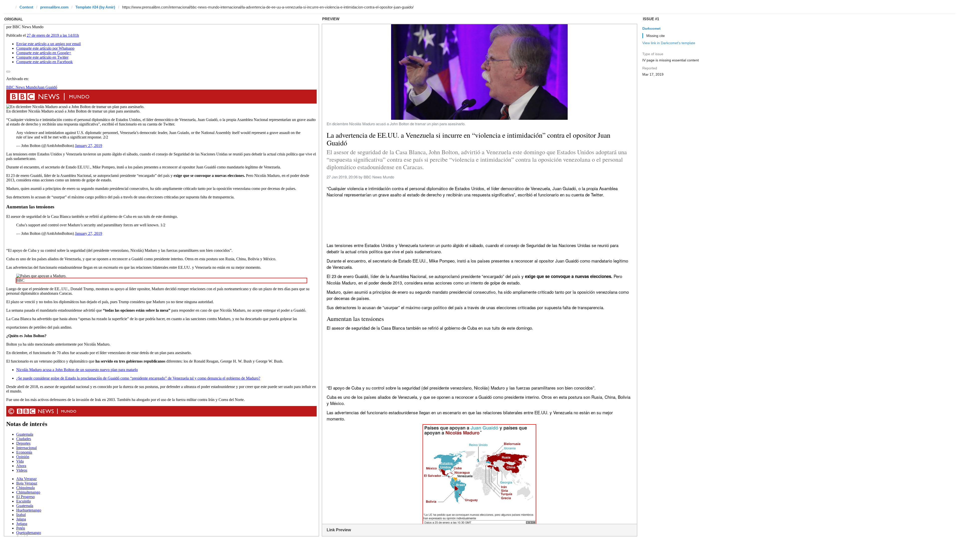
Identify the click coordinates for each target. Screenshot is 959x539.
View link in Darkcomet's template (668, 43)
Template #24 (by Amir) (95, 7)
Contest (26, 7)
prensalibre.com (54, 7)
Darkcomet (651, 28)
